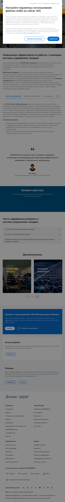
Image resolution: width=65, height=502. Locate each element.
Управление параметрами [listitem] (35, 39)
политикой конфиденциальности (29, 33)
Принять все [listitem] (53, 39)
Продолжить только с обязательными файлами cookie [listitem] (44, 3)
